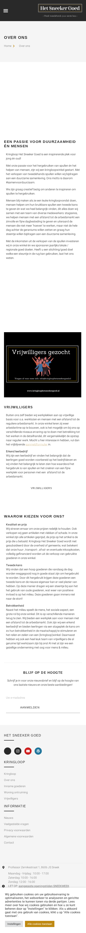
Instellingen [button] (14, 924)
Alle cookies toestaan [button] (39, 924)
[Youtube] (28, 751)
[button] (6, 10)
